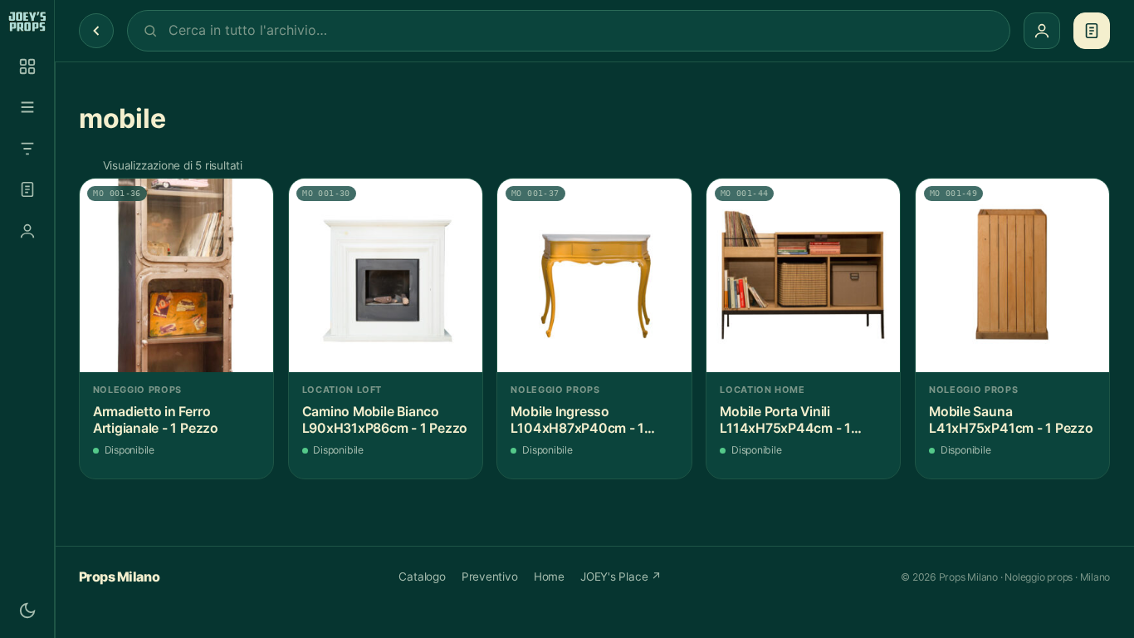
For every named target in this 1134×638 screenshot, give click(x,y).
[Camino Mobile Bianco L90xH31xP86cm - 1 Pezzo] (385, 275)
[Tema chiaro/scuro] (27, 610)
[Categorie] (27, 107)
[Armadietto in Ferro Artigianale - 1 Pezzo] (176, 275)
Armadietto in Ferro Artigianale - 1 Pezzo (155, 420)
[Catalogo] (27, 66)
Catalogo (421, 576)
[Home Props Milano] (27, 21)
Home (549, 576)
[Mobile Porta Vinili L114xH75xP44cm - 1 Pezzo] (803, 275)
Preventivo (490, 576)
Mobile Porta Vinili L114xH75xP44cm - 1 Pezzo (785, 420)
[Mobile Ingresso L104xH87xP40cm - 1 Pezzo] (594, 275)
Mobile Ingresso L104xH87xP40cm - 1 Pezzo (577, 420)
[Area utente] (27, 231)
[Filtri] (27, 148)
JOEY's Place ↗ (621, 576)
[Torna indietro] (96, 30)
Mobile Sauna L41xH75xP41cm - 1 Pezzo (1011, 420)
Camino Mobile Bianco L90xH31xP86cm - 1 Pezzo (385, 420)
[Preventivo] (27, 189)
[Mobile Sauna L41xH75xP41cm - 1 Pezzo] (1012, 275)
